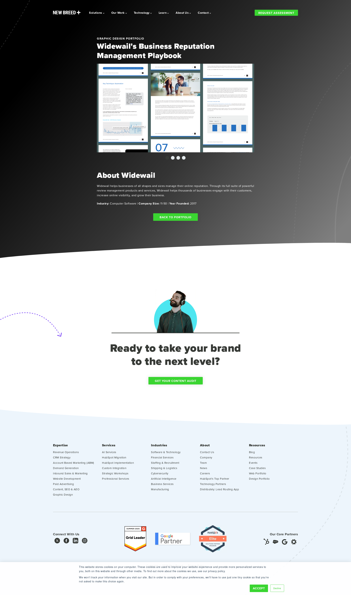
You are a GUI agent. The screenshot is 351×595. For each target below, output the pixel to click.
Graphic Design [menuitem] (63, 495)
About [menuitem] (205, 445)
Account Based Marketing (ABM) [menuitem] (73, 463)
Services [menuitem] (108, 445)
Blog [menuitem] (252, 452)
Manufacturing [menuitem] (160, 489)
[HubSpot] (266, 541)
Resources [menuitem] (257, 445)
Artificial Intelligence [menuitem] (163, 479)
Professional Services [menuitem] (115, 479)
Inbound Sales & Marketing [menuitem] (70, 473)
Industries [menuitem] (159, 445)
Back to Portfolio (175, 217)
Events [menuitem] (253, 463)
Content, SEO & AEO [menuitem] (66, 489)
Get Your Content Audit (175, 381)
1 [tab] (167, 158)
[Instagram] (84, 541)
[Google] (284, 541)
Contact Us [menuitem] (207, 452)
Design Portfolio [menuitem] (259, 479)
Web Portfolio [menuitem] (257, 473)
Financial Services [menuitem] (162, 457)
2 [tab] (173, 158)
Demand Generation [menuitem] (66, 468)
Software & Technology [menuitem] (166, 452)
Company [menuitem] (206, 457)
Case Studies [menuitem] (257, 468)
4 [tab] (184, 158)
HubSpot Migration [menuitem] (114, 457)
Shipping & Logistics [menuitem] (164, 468)
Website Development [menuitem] (67, 479)
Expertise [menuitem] (60, 445)
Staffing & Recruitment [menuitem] (165, 463)
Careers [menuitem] (205, 473)
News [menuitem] (203, 468)
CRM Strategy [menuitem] (61, 457)
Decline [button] (277, 588)
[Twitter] (57, 541)
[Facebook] (66, 541)
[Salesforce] (275, 541)
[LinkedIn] (75, 541)
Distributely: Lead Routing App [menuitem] (219, 489)
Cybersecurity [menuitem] (159, 473)
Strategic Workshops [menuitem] (115, 473)
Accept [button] (259, 588)
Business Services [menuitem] (162, 484)
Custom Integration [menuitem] (114, 468)
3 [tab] (178, 158)
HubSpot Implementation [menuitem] (118, 463)
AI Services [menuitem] (109, 452)
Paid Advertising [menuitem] (63, 484)
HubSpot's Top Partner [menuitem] (214, 479)
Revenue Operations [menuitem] (66, 452)
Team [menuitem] (203, 463)
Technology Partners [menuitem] (213, 484)
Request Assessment (276, 13)
